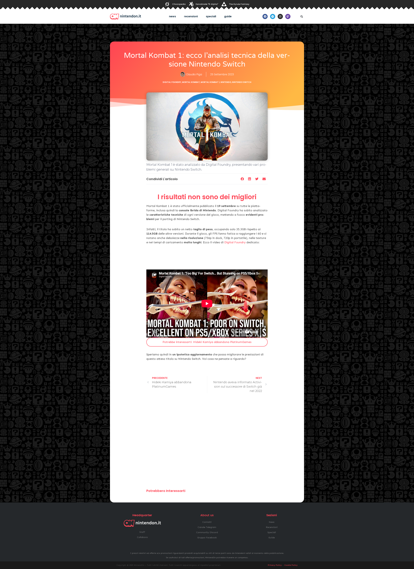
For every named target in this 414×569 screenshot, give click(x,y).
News (172, 16)
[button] (301, 16)
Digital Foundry (172, 82)
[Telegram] (272, 16)
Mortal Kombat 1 (210, 82)
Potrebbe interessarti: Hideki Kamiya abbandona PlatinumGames (207, 342)
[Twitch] (287, 16)
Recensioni (191, 16)
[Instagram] (280, 16)
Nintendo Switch (241, 82)
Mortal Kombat (191, 82)
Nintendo (226, 82)
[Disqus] (207, 442)
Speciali (211, 16)
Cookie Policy (291, 565)
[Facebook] (265, 16)
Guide (228, 16)
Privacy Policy (275, 565)
